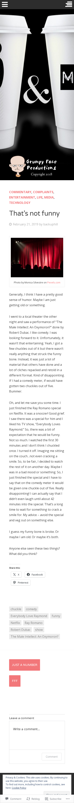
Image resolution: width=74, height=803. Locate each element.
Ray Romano (34, 623)
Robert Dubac (20, 630)
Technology (19, 203)
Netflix (15, 623)
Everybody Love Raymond (29, 616)
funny (56, 616)
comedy (31, 609)
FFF (15, 681)
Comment (52, 756)
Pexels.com (53, 282)
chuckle (16, 609)
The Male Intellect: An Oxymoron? (34, 636)
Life (40, 197)
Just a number (24, 665)
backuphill (50, 224)
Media (49, 197)
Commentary (20, 192)
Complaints (43, 192)
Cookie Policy (19, 787)
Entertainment (22, 197)
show (39, 630)
